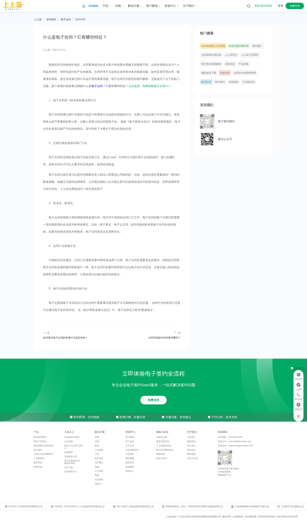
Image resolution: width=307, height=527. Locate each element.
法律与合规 (161, 437)
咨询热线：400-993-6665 (230, 437)
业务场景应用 (132, 450)
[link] (51, 19)
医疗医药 (99, 458)
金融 (97, 467)
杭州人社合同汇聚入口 (74, 446)
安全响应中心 (70, 471)
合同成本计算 (70, 456)
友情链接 (238, 516)
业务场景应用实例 (211, 54)
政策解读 (130, 467)
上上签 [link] (38, 19)
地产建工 (99, 462)
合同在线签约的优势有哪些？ (164, 337)
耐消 (97, 445)
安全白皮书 (161, 458)
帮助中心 (130, 471)
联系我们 (191, 450)
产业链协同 (248, 81)
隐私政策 (160, 454)
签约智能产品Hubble (43, 445)
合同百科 (51, 19)
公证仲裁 (68, 441)
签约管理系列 (40, 437)
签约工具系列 (40, 441)
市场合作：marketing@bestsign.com (235, 445)
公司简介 (191, 437)
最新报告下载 (208, 72)
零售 (97, 437)
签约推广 (257, 45)
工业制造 (99, 450)
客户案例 (130, 437)
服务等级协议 (162, 441)
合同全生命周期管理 (245, 72)
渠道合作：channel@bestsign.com (234, 441)
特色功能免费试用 (239, 45)
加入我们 (191, 445)
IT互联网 (99, 471)
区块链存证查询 (71, 437)
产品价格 (244, 63)
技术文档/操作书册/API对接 (72, 462)
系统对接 (225, 72)
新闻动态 (191, 441)
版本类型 (38, 462)
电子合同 (66, 19)
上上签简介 (231, 54)
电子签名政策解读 (211, 63)
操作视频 (130, 458)
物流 (97, 475)
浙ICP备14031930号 (287, 516)
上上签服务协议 (163, 445)
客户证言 (130, 441)
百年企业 (130, 445)
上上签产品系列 (249, 54)
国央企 (98, 484)
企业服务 (99, 479)
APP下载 (68, 467)
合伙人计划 (192, 458)
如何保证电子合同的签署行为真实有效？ (65, 337)
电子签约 (220, 81)
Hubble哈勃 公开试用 (213, 45)
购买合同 (206, 81)
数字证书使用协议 (164, 450)
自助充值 (230, 63)
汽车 (97, 454)
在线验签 (234, 81)
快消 (97, 441)
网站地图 (191, 454)
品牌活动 (130, 462)
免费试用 (153, 400)
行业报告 (130, 454)
